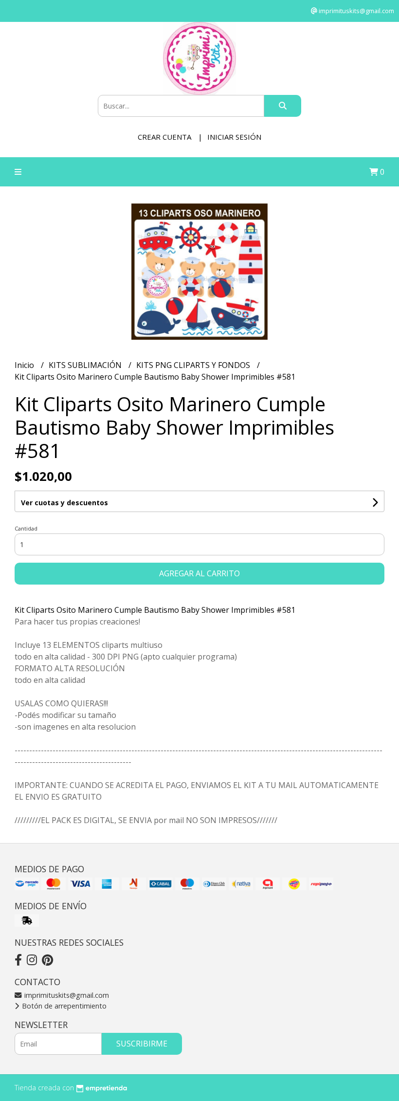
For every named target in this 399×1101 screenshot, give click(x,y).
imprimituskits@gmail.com (65, 995)
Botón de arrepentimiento (63, 1005)
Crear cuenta (164, 137)
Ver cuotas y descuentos (64, 502)
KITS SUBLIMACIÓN (86, 365)
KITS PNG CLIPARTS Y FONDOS (194, 365)
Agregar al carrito (199, 573)
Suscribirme (141, 1043)
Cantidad (26, 528)
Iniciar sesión (234, 137)
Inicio (25, 365)
